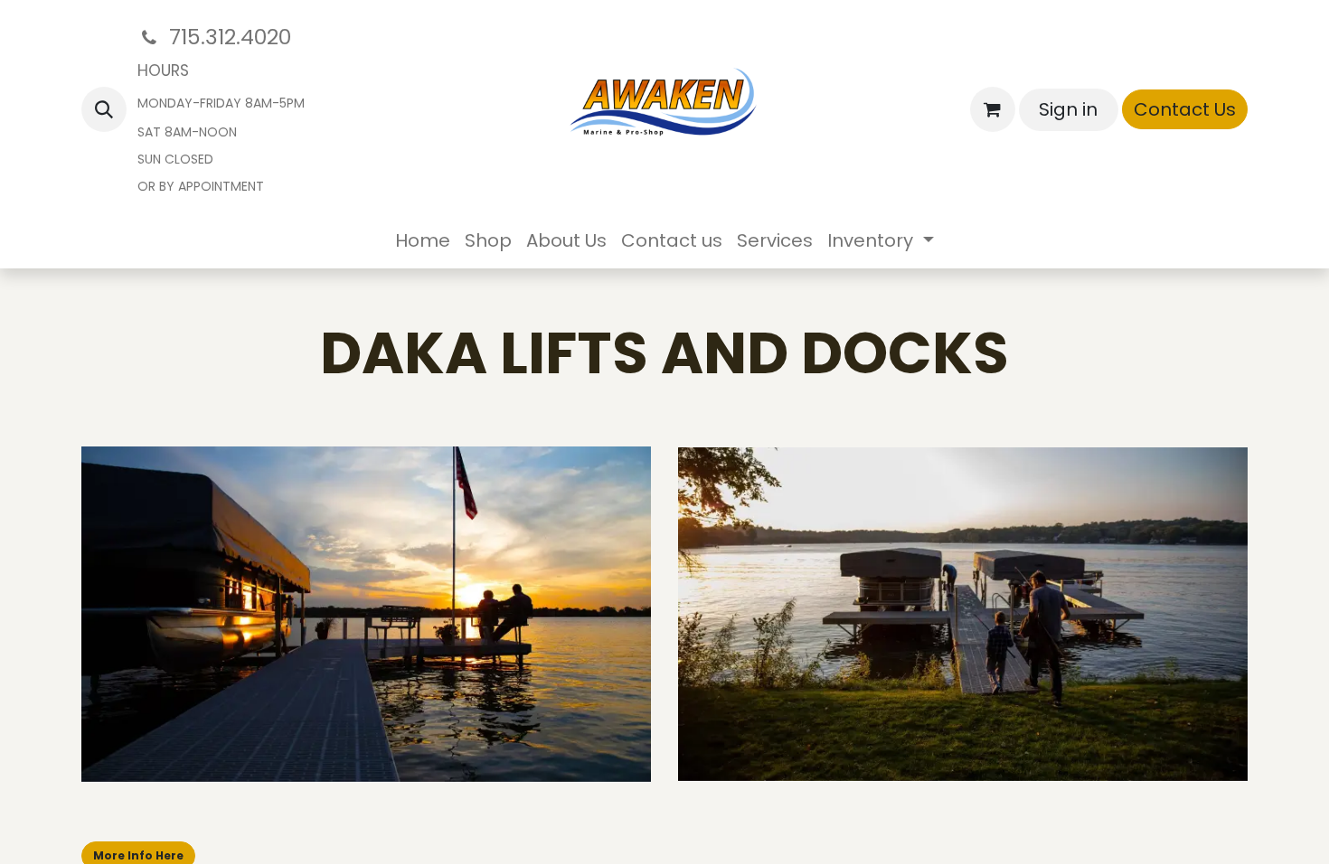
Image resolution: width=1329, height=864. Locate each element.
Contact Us (1185, 109)
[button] (104, 109)
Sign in (1068, 109)
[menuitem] (422, 240)
